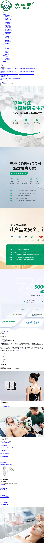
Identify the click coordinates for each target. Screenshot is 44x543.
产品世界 (4, 14)
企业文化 (7, 50)
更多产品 (2, 406)
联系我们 (4, 61)
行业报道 (7, 58)
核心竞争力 (5, 45)
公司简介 (7, 48)
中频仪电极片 (9, 27)
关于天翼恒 (5, 47)
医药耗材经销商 (15, 74)
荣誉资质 (7, 52)
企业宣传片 (3, 341)
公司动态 (7, 56)
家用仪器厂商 (8, 37)
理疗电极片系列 (9, 16)
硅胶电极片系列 (9, 18)
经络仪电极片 (9, 30)
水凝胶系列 (8, 19)
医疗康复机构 (8, 41)
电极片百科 (7, 59)
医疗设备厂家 (8, 36)
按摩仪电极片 (9, 26)
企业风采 (7, 54)
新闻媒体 (4, 55)
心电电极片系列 (9, 21)
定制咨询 (7, 406)
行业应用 (4, 34)
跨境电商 (7, 43)
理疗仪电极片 (8, 32)
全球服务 (4, 44)
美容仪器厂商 (8, 40)
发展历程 (7, 51)
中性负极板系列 (9, 22)
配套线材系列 (9, 23)
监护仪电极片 (9, 29)
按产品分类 (7, 15)
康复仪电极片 (8, 33)
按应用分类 (7, 25)
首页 (4, 12)
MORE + (18, 350)
